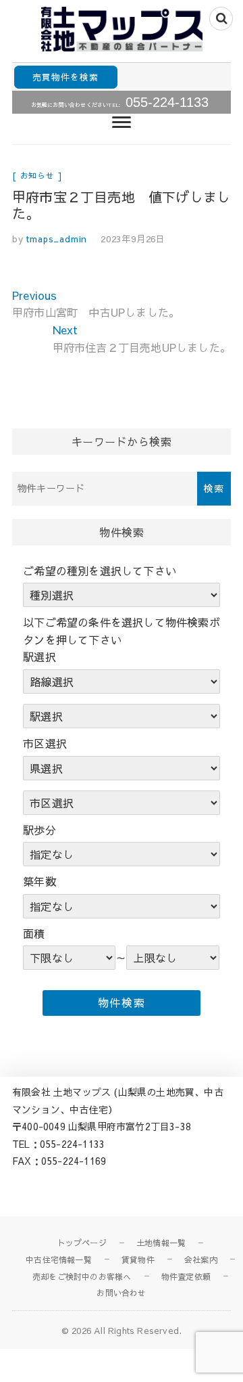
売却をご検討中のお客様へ (81, 1276)
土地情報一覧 (161, 1242)
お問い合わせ (121, 1292)
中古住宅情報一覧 (59, 1259)
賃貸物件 (138, 1259)
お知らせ (37, 175)
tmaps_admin (56, 239)
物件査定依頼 (186, 1276)
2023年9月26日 (133, 239)
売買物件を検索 (65, 77)
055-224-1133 (167, 102)
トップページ (82, 1242)
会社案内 (200, 1259)
